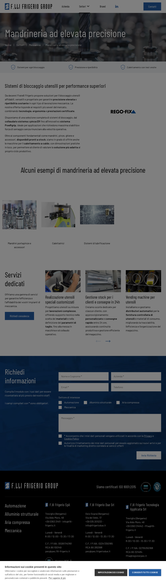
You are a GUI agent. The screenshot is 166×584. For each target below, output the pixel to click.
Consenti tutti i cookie (145, 572)
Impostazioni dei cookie (111, 572)
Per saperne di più (57, 578)
